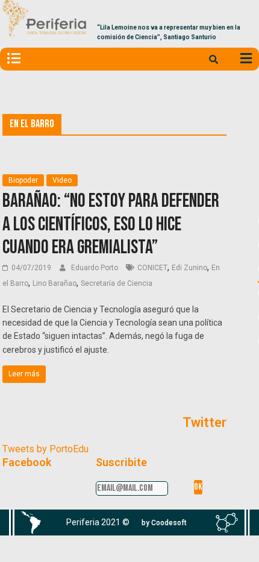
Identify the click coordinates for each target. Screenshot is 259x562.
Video (62, 180)
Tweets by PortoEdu (45, 449)
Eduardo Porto (95, 268)
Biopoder (23, 180)
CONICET (152, 268)
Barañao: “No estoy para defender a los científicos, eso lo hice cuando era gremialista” (110, 224)
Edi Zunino (189, 268)
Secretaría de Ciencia (116, 283)
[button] (164, 522)
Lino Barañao (54, 283)
